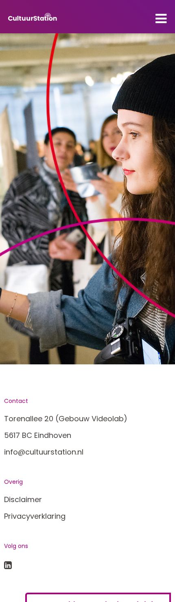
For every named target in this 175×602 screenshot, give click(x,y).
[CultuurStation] (32, 16)
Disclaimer (23, 499)
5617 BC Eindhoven (37, 435)
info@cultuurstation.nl (43, 452)
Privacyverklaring (35, 516)
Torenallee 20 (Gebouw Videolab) (65, 419)
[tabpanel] (87, 198)
